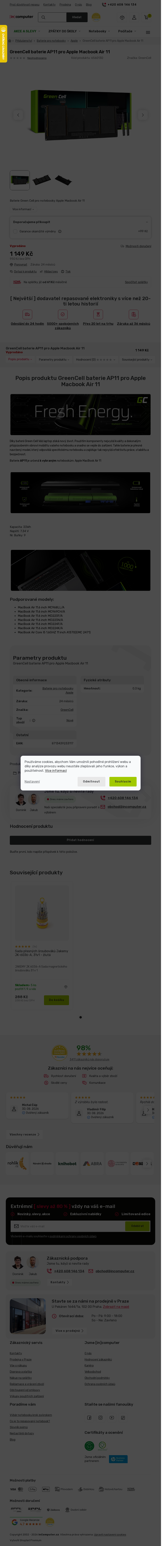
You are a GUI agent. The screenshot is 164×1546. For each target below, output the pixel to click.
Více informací (56, 771)
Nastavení (32, 781)
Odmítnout (91, 781)
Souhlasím (123, 781)
